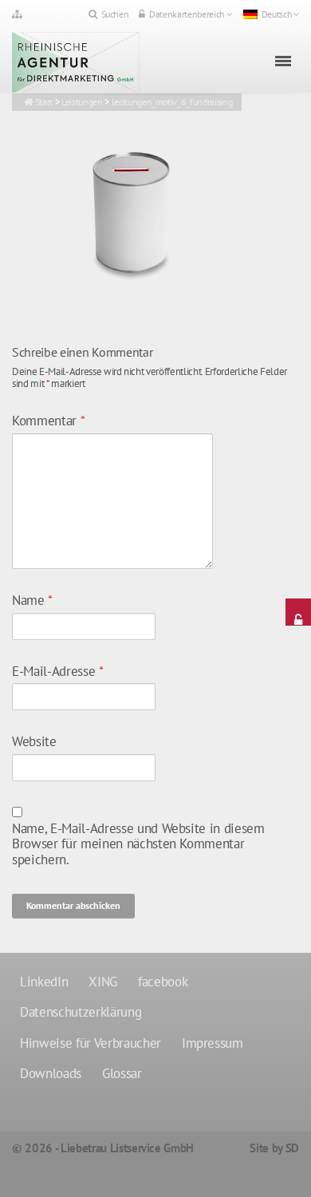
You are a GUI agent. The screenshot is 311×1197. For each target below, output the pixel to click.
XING (103, 981)
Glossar (122, 1073)
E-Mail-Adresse (58, 672)
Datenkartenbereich (187, 14)
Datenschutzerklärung (80, 1012)
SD (292, 1148)
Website (34, 742)
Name (32, 601)
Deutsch (277, 14)
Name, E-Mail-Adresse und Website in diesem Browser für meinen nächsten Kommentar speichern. (138, 844)
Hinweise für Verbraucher (90, 1043)
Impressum (212, 1043)
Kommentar (48, 421)
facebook (162, 981)
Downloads (50, 1073)
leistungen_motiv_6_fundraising (172, 102)
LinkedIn (44, 981)
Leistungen (82, 102)
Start (44, 102)
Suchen (115, 14)
